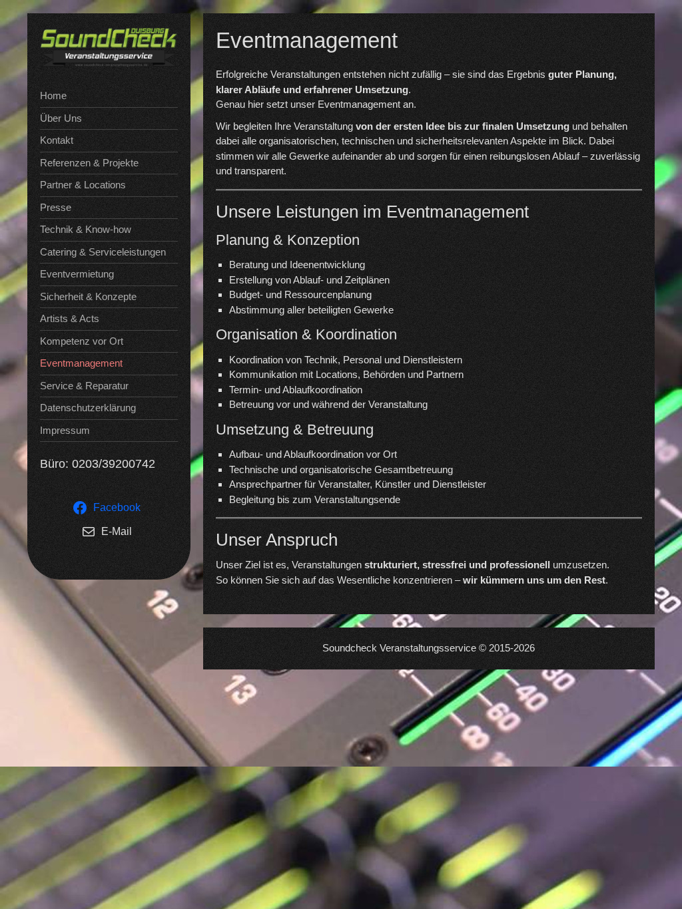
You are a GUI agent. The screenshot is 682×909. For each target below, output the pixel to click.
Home (53, 95)
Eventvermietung (77, 273)
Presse (55, 207)
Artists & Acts (69, 318)
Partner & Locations (83, 184)
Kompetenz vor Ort (81, 341)
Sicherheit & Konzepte (88, 296)
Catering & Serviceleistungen (103, 252)
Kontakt (56, 140)
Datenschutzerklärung (88, 407)
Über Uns (61, 118)
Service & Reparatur (84, 385)
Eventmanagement (81, 363)
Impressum (65, 430)
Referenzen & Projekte (89, 162)
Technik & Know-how (85, 229)
